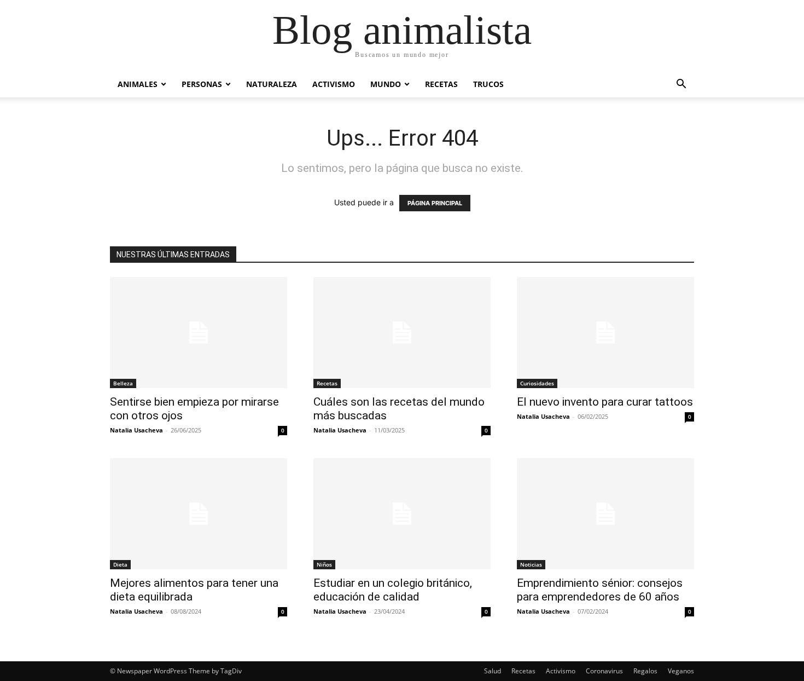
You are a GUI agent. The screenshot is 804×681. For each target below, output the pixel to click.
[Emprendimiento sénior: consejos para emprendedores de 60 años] (605, 513)
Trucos (488, 84)
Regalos (645, 671)
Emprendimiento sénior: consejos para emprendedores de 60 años (600, 589)
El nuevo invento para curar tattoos (605, 401)
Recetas (441, 84)
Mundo (385, 84)
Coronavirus (604, 671)
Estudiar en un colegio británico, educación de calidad (392, 589)
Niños (324, 564)
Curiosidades (537, 383)
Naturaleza (271, 84)
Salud (492, 671)
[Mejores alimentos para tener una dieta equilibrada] (198, 513)
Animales (138, 84)
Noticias (531, 564)
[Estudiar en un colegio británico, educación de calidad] (402, 513)
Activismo (333, 84)
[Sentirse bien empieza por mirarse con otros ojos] (198, 332)
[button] (681, 85)
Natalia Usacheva (136, 430)
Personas (202, 84)
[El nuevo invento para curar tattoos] (605, 332)
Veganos (681, 671)
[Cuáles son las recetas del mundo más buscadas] (402, 332)
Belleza (123, 383)
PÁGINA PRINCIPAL (434, 203)
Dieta (120, 564)
